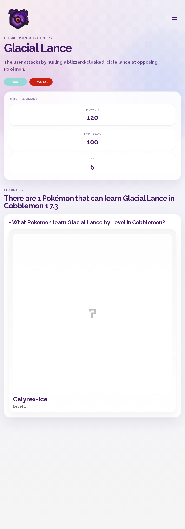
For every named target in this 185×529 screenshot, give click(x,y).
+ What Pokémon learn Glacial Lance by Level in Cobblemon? (87, 222)
